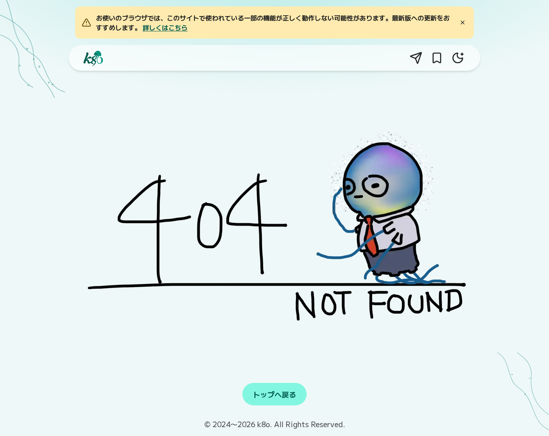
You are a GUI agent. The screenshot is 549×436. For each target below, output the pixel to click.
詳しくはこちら (165, 27)
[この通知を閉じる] (462, 22)
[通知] (437, 58)
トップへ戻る (274, 394)
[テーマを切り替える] (457, 58)
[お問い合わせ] (416, 58)
